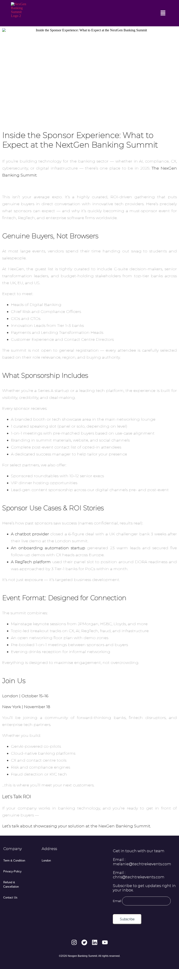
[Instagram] (74, 942)
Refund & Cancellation (11, 884)
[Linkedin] (95, 942)
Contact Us (10, 897)
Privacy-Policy (12, 871)
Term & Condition (14, 860)
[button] (163, 13)
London (46, 860)
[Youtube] (105, 942)
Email (117, 901)
